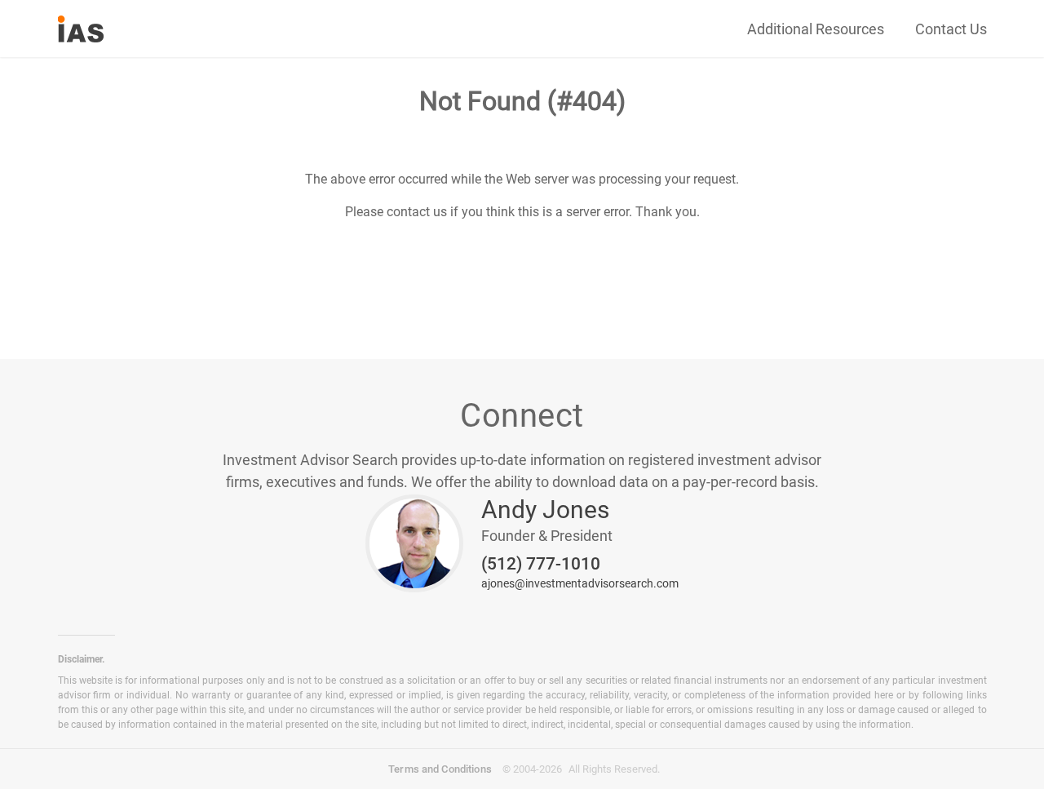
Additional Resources (815, 29)
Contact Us (951, 29)
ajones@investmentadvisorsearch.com (580, 583)
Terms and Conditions (440, 769)
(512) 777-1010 (540, 564)
